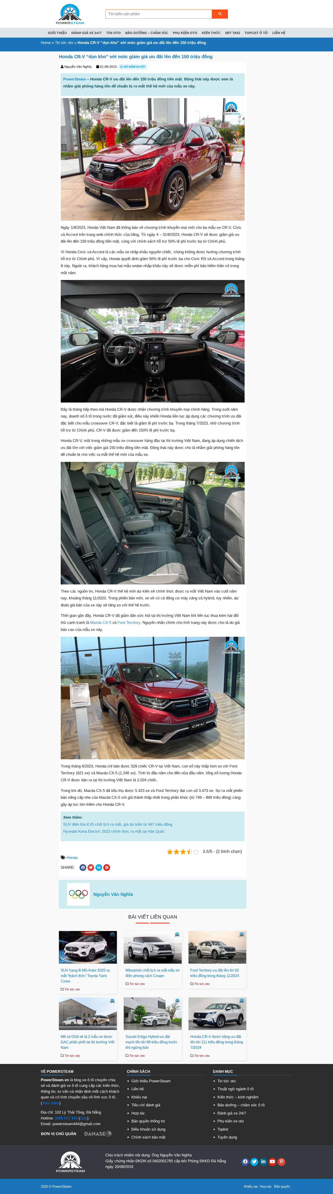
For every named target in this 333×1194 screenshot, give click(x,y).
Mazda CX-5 (100, 622)
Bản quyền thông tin (148, 1121)
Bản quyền (282, 1186)
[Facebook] (245, 1162)
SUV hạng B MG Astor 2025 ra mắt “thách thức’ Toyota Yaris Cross (85, 975)
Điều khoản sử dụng (148, 1129)
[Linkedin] (263, 1162)
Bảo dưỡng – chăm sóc (146, 32)
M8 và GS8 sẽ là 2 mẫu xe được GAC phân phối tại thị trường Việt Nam (87, 1042)
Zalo (83, 1118)
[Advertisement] (27, 121)
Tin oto (113, 32)
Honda (72, 858)
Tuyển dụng (227, 1137)
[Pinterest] (281, 1162)
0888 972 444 (66, 1118)
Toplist (222, 1129)
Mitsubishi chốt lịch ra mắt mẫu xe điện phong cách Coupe (152, 973)
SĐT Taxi (232, 32)
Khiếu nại (139, 1097)
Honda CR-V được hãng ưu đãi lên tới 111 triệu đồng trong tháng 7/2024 (216, 1042)
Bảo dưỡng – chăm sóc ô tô (241, 1105)
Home (46, 43)
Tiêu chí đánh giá (145, 1105)
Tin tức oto (64, 43)
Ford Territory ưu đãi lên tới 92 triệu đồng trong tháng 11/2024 (214, 973)
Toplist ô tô (256, 32)
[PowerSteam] (69, 14)
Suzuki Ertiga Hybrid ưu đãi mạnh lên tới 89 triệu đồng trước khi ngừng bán (151, 1042)
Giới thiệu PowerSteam (151, 1081)
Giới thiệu (57, 32)
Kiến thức (211, 32)
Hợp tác (138, 1113)
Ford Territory (129, 622)
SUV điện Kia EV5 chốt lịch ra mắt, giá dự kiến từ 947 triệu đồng (117, 824)
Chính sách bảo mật (148, 1137)
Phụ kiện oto (185, 32)
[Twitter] (254, 1162)
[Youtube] (272, 1162)
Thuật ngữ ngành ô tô (235, 1089)
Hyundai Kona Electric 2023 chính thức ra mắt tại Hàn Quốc (114, 831)
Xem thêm (50, 1103)
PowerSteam (74, 79)
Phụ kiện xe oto (230, 1121)
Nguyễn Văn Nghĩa (78, 66)
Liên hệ (278, 32)
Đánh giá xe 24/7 (86, 32)
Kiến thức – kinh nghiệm (237, 1097)
